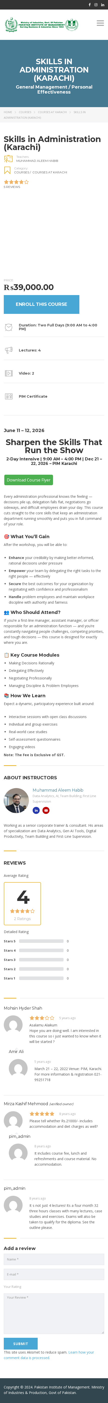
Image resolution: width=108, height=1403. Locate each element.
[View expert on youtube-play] (45, 810)
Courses (25, 112)
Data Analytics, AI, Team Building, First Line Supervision (64, 799)
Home (8, 112)
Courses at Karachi (52, 112)
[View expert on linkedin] (36, 810)
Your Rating (12, 1286)
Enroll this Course (41, 304)
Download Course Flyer (28, 480)
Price (8, 280)
